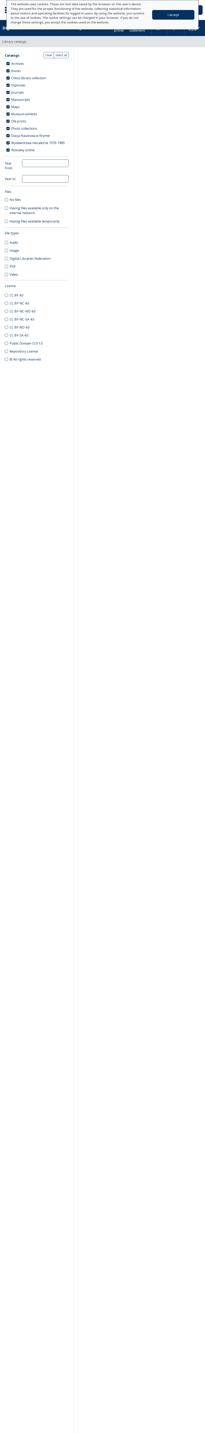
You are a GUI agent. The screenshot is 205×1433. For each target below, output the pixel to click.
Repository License (24, 351)
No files (15, 199)
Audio (14, 242)
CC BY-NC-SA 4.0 (22, 319)
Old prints (18, 121)
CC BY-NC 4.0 (19, 303)
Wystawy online (23, 150)
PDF (13, 266)
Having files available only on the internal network (34, 210)
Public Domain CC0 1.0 (26, 343)
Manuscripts (20, 99)
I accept (173, 15)
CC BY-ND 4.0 (20, 327)
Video (14, 274)
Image (14, 250)
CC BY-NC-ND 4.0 (22, 311)
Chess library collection (28, 78)
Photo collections (24, 128)
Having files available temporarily (34, 221)
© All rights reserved (25, 359)
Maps (15, 107)
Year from (8, 165)
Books (16, 71)
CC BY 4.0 (16, 295)
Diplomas (18, 85)
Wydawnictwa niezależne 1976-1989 (38, 143)
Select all (61, 55)
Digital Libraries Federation (30, 258)
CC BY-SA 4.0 (19, 335)
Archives (17, 63)
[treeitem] (37, 63)
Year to (10, 179)
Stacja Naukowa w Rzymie (30, 135)
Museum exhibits (24, 114)
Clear (48, 55)
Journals (17, 92)
